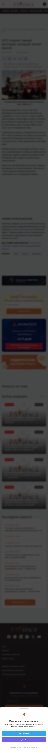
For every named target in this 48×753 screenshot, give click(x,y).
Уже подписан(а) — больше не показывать (24, 748)
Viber (26, 740)
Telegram (25, 733)
